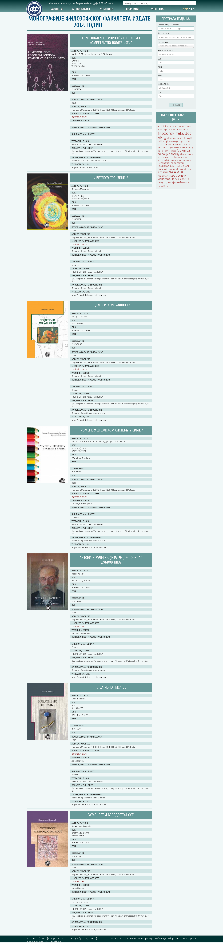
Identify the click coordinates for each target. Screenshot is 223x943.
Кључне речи (163, 33)
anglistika (166, 129)
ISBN (160, 67)
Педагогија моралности (110, 305)
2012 (179, 126)
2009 (169, 126)
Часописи (56, 9)
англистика (163, 172)
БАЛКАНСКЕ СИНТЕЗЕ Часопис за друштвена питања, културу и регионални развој (175, 147)
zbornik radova (165, 144)
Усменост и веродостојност (111, 815)
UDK (159, 59)
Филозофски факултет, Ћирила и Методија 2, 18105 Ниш (81, 3)
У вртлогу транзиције (111, 178)
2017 (160, 129)
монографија (166, 178)
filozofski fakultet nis (174, 135)
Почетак (116, 938)
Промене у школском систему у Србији (111, 430)
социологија (167, 182)
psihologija (164, 141)
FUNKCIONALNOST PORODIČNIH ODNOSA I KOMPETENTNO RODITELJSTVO (111, 40)
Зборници (132, 9)
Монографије (81, 9)
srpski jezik (185, 141)
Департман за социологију (180, 160)
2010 (174, 126)
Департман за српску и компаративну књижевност (173, 164)
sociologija (175, 141)
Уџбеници (106, 9)
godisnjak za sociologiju (178, 138)
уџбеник (182, 182)
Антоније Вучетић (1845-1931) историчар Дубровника (111, 560)
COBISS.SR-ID (163, 84)
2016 (188, 126)
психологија (182, 178)
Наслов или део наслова (168, 24)
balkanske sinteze (179, 129)
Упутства (157, 9)
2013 (183, 126)
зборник (178, 175)
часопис (163, 185)
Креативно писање (111, 687)
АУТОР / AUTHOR (165, 50)
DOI (159, 92)
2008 (162, 126)
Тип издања (163, 42)
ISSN (160, 75)
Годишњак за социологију (175, 152)
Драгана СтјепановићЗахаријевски (174, 169)
